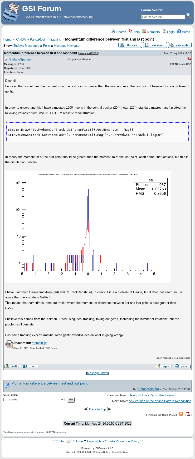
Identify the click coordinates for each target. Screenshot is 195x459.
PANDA (20, 39)
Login (170, 32)
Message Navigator (67, 45)
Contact (61, 441)
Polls (46, 45)
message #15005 (88, 53)
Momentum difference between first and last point (40, 53)
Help (136, 32)
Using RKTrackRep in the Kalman (152, 395)
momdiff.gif (39, 343)
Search (120, 32)
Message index (97, 373)
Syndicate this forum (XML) (161, 414)
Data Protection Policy (123, 441)
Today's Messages (26, 45)
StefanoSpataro (20, 59)
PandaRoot (37, 39)
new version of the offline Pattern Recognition (160, 401)
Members (153, 32)
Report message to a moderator (172, 358)
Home (185, 32)
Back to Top (97, 409)
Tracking (55, 39)
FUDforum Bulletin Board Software (110, 452)
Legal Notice (95, 441)
